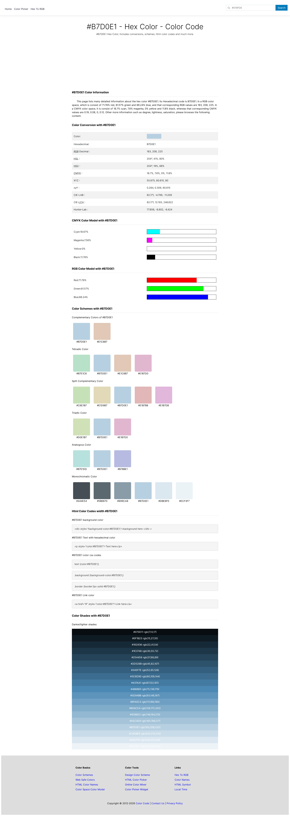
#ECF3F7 (184, 500)
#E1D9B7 (102, 405)
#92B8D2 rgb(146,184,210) (145, 714)
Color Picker (21, 8)
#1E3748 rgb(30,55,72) (145, 650)
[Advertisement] (145, 64)
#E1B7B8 (143, 405)
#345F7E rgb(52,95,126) (145, 670)
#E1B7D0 (143, 373)
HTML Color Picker (136, 779)
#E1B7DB (164, 405)
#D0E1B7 (81, 437)
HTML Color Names (87, 784)
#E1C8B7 (102, 341)
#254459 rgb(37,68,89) (145, 657)
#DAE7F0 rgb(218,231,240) (145, 739)
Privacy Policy (175, 803)
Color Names (182, 779)
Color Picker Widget (136, 789)
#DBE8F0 (163, 500)
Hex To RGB (37, 8)
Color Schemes (84, 774)
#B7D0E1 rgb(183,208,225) (145, 727)
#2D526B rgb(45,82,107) (145, 663)
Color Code (142, 803)
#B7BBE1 (123, 469)
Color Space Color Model (90, 789)
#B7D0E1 (81, 341)
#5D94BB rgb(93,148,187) (145, 695)
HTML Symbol (183, 784)
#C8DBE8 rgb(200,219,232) (145, 733)
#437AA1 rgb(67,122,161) (145, 682)
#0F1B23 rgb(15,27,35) (145, 638)
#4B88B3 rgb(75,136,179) (145, 689)
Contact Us (157, 803)
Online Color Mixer (135, 784)
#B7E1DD (81, 469)
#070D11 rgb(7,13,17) (145, 631)
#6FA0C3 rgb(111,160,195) (145, 701)
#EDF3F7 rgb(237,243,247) (145, 746)
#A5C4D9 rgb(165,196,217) (145, 720)
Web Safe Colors (85, 779)
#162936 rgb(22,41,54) (145, 644)
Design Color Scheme (137, 774)
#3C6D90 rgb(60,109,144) (145, 676)
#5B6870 (102, 500)
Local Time (181, 789)
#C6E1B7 (81, 405)
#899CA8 (122, 500)
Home (8, 8)
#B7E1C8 (81, 373)
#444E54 (81, 500)
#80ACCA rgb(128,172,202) (145, 708)
